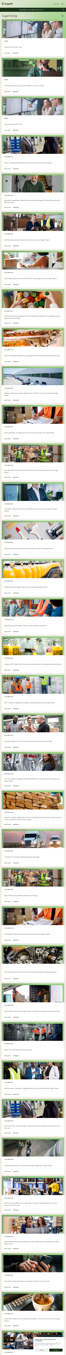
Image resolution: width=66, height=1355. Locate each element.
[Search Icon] (62, 16)
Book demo (56, 4)
